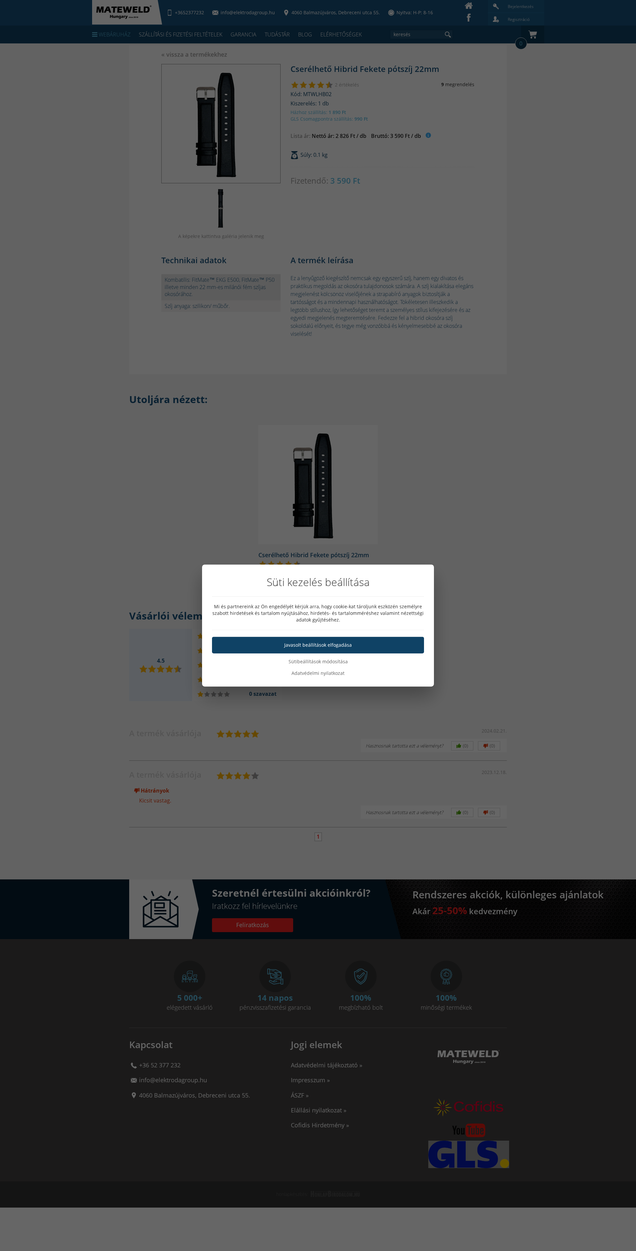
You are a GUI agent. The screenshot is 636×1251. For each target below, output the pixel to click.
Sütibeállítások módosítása (318, 661)
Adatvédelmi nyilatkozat (318, 673)
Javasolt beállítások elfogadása (318, 645)
